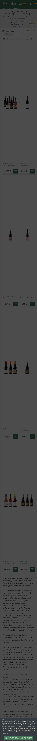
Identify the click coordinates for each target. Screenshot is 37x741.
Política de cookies (29, 732)
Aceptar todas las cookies (18, 738)
